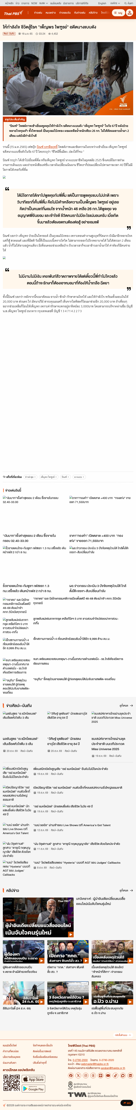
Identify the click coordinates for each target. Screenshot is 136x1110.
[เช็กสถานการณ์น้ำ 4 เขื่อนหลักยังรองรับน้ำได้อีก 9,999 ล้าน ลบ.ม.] (17, 646)
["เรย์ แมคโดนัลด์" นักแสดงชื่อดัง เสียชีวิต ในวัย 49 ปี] (17, 812)
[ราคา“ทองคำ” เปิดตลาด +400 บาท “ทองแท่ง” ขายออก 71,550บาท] (101, 514)
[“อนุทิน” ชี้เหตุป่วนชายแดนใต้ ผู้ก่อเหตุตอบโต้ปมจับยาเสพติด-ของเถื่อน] (17, 686)
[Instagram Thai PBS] (86, 1075)
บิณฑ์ (64, 477)
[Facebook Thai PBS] (71, 1075)
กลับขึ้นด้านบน (121, 1035)
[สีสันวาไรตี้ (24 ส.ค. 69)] (23, 993)
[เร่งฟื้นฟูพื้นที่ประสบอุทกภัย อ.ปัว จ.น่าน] (112, 993)
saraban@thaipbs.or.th (113, 1068)
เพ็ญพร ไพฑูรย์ (48, 477)
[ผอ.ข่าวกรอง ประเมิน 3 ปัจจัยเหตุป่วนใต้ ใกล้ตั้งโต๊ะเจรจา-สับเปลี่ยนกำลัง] (101, 564)
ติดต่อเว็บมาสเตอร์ (42, 1051)
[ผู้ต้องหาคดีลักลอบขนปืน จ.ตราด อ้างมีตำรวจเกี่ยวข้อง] (23, 951)
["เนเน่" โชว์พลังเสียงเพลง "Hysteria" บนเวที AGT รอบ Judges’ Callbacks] (17, 868)
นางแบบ (78, 477)
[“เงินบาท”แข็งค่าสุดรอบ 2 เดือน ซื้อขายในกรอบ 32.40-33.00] (35, 514)
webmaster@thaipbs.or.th (95, 1064)
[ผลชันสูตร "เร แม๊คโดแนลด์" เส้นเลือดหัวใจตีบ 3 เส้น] (23, 723)
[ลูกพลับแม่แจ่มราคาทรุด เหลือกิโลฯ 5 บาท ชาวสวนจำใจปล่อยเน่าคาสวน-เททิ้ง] (17, 626)
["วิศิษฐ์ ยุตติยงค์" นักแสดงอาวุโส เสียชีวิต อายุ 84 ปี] (68, 723)
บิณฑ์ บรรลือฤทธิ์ (47, 147)
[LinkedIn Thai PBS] (130, 1075)
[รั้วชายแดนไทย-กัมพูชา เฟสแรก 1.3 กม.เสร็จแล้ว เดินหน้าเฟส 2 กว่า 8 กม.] (35, 564)
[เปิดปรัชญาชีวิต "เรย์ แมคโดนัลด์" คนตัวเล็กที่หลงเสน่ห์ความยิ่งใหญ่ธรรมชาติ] (17, 793)
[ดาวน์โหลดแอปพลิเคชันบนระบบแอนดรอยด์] (33, 1088)
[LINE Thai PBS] (100, 1075)
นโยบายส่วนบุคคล (11, 1057)
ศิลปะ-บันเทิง (9, 33)
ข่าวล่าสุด (29, 477)
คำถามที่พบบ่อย (11, 1051)
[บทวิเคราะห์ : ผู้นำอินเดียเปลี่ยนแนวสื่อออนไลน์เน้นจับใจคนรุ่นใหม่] (38, 917)
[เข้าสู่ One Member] (129, 12)
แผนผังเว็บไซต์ (10, 1045)
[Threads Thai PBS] (93, 1075)
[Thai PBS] (14, 12)
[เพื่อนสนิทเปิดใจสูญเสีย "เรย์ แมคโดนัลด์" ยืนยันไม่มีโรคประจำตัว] (17, 774)
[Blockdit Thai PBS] (123, 1075)
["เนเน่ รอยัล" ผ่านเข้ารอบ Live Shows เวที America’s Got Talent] (17, 831)
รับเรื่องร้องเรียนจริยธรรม (45, 1057)
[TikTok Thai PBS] (115, 1075)
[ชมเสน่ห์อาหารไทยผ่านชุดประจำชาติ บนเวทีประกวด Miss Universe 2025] (112, 723)
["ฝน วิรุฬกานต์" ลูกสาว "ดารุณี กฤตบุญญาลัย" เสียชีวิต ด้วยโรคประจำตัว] (17, 849)
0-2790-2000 (80, 1060)
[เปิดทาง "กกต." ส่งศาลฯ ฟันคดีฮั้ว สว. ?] (68, 951)
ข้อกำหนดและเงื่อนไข (43, 1045)
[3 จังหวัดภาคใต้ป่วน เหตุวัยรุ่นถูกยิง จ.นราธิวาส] (68, 993)
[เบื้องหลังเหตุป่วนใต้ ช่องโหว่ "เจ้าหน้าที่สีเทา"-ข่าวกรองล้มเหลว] (112, 951)
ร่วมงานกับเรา (9, 1062)
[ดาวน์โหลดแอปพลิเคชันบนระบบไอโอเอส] (33, 1079)
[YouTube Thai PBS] (108, 1075)
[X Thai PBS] (78, 1075)
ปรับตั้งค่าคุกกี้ (40, 1062)
